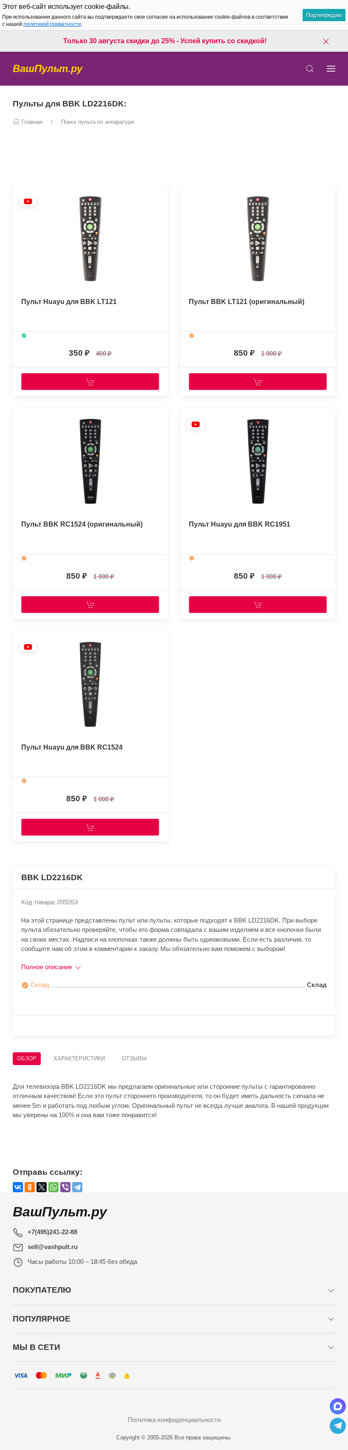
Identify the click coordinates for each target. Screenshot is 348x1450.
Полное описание (47, 966)
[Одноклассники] (30, 1187)
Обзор (26, 1058)
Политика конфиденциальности (174, 1419)
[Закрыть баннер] (326, 41)
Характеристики (79, 1058)
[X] (41, 1187)
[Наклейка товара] (28, 201)
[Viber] (65, 1187)
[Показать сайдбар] (331, 69)
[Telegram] (77, 1187)
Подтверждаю (324, 15)
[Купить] (90, 381)
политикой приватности (52, 24)
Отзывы (134, 1058)
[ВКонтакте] (18, 1187)
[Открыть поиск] (309, 69)
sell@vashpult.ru (53, 1246)
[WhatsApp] (53, 1187)
